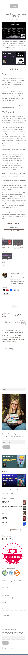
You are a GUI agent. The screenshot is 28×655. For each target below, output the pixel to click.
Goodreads (8, 230)
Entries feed (5, 608)
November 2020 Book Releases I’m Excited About (7, 261)
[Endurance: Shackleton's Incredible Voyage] (24, 510)
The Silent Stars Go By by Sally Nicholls (12, 315)
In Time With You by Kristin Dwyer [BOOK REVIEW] (13, 489)
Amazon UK (10, 223)
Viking (13, 47)
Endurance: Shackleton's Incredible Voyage (12, 506)
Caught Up (4, 517)
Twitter (21, 229)
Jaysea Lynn (5, 513)
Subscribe (6, 447)
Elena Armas (5, 502)
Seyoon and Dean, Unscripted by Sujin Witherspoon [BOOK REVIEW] (13, 470)
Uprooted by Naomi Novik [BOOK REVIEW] (15, 322)
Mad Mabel (5, 522)
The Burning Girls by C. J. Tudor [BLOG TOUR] (6, 247)
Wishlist (6, 229)
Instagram (14, 230)
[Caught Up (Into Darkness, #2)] (24, 520)
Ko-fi (11, 229)
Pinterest (20, 230)
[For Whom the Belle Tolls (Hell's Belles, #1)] (24, 515)
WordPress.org (5, 615)
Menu (15, 6)
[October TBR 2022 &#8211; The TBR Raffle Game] (18, 242)
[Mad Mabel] (24, 525)
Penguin (7, 47)
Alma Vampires (5, 501)
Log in (3, 605)
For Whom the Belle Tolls (8, 511)
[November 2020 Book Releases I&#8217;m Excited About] (7, 256)
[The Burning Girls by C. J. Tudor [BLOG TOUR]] (7, 242)
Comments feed (5, 612)
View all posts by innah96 (16, 283)
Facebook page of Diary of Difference (14, 581)
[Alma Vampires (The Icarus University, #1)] (24, 504)
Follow (5, 642)
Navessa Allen (5, 518)
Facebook (16, 229)
